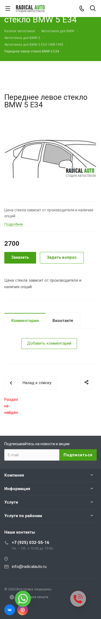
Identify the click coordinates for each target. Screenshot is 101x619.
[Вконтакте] (9, 609)
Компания (14, 475)
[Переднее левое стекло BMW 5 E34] (50, 157)
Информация (17, 488)
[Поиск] (93, 9)
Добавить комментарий (49, 343)
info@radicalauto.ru (29, 566)
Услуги (11, 502)
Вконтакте (63, 320)
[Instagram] (22, 609)
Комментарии (25, 320)
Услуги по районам (23, 515)
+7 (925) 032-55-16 (30, 542)
